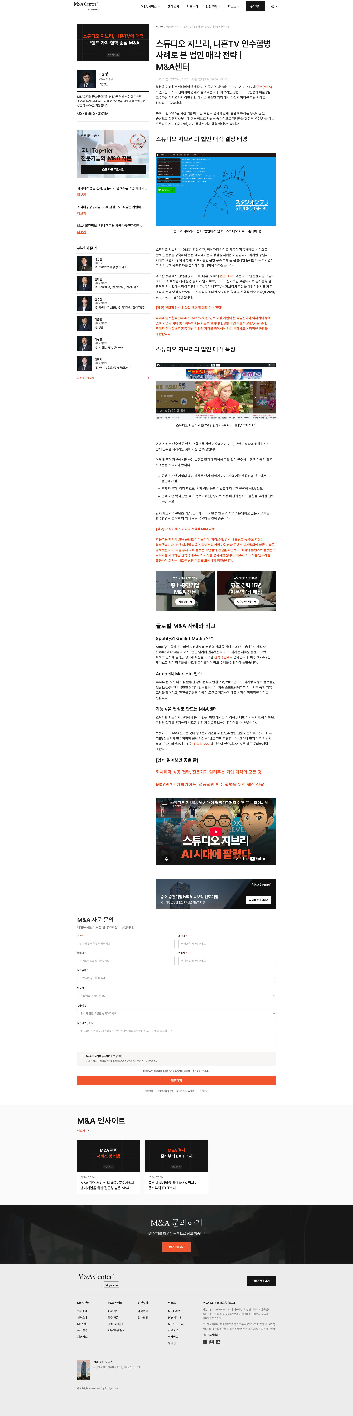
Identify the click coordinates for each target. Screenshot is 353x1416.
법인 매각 (226, 276)
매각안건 (143, 1311)
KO (273, 6)
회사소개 (82, 1311)
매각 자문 (113, 1311)
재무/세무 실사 (116, 1330)
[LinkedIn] (205, 1342)
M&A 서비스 (149, 6)
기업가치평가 (115, 1324)
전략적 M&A (202, 744)
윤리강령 (82, 1330)
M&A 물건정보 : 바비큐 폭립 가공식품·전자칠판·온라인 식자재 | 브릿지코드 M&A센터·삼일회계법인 (111, 226)
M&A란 (81, 1324)
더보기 (81, 195)
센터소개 (82, 1317)
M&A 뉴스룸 (175, 1324)
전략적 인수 (222, 657)
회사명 (182, 935)
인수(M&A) (264, 87)
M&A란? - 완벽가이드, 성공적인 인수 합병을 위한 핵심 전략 (210, 784)
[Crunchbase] (218, 1342)
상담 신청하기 (176, 1247)
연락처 (182, 953)
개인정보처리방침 (165, 1091)
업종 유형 (82, 1005)
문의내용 (85, 1023)
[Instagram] (211, 1342)
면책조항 (204, 1091)
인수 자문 (113, 1317)
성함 (80, 935)
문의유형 (82, 970)
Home (160, 26)
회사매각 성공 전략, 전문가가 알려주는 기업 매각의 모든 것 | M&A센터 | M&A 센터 (110, 188)
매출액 (81, 987)
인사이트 (173, 1336)
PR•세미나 (174, 1317)
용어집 (172, 1343)
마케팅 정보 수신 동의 (186, 1091)
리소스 (232, 6)
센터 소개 (173, 6)
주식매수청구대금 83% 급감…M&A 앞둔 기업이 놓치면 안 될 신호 (109, 207)
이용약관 (149, 1091)
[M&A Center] (87, 6)
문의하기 (255, 6)
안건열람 (211, 6)
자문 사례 (193, 6)
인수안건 (143, 1317)
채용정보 (82, 1336)
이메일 (81, 953)
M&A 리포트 (175, 1311)
